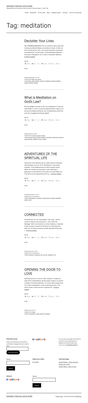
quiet (30, 200)
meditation (48, 81)
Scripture (26, 82)
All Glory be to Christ (64, 364)
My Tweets (36, 362)
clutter (32, 81)
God (42, 254)
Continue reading (29, 57)
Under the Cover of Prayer (38, 135)
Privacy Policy (59, 396)
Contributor (49, 137)
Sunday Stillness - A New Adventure (68, 362)
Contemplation (32, 198)
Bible (33, 79)
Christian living (32, 137)
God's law (60, 137)
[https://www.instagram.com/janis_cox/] (44, 339)
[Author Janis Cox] (33, 339)
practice (26, 200)
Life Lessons (38, 79)
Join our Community (75, 12)
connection (31, 254)
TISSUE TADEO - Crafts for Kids (67, 366)
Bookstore (33, 12)
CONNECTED (34, 214)
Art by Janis (41, 12)
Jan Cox (45, 254)
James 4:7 (42, 81)
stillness (31, 82)
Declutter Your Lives (39, 41)
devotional (55, 137)
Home (26, 12)
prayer (40, 139)
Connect (65, 12)
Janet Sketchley (28, 139)
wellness (36, 82)
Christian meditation (41, 137)
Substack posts (56, 12)
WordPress (78, 396)
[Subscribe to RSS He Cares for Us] (41, 339)
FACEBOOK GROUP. (72, 345)
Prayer (33, 312)
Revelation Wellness (56, 81)
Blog (48, 12)
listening (53, 198)
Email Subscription (13, 352)
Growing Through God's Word (19, 6)
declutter (37, 81)
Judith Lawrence (46, 198)
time (55, 254)
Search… (8, 359)
